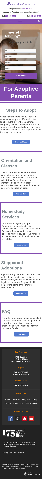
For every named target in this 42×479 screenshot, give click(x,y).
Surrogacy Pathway (10, 446)
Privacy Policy (8, 453)
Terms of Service (18, 453)
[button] (39, 21)
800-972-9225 (10, 16)
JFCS (5, 442)
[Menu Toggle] (17, 21)
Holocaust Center (13, 444)
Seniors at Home (13, 442)
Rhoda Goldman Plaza (27, 444)
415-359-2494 (35, 16)
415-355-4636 (27, 9)
